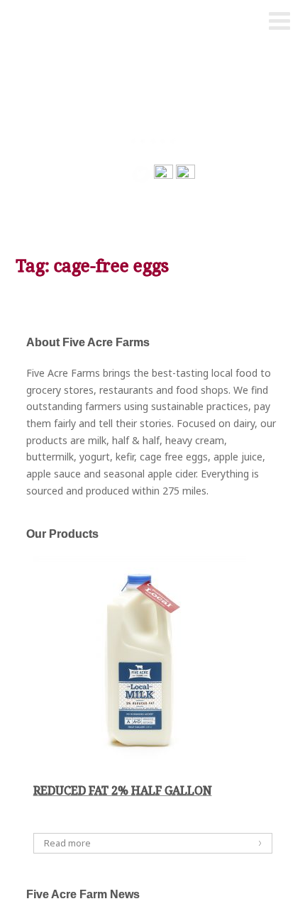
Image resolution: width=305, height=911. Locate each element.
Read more (67, 843)
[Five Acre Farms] (40, 22)
